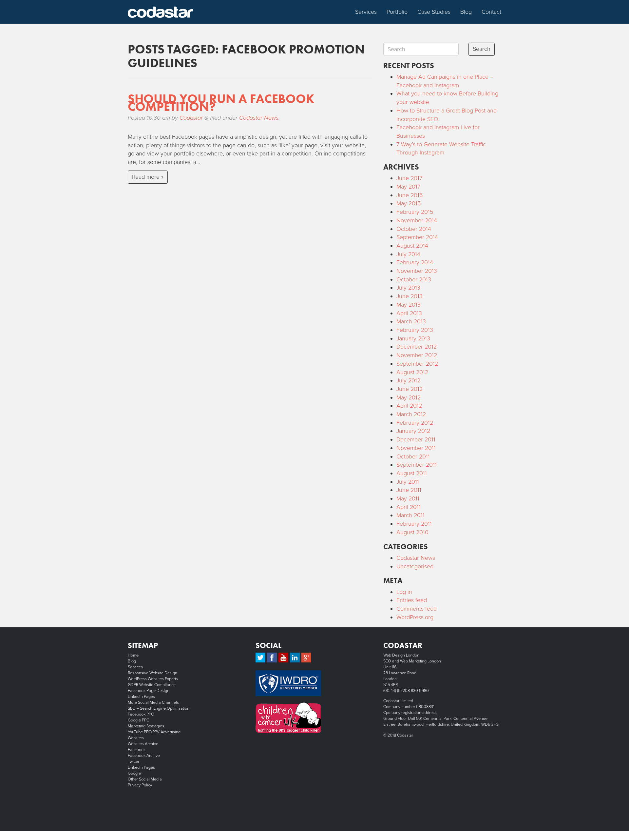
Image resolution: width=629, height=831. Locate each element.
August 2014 (412, 245)
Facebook (136, 749)
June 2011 (408, 490)
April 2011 (408, 507)
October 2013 (413, 279)
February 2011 (414, 523)
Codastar (191, 117)
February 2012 (414, 422)
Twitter (133, 761)
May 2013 (408, 304)
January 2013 (413, 338)
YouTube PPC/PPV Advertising (154, 732)
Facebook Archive (144, 755)
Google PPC (138, 720)
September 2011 (416, 464)
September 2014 (417, 237)
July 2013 (408, 287)
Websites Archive (143, 743)
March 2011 (410, 515)
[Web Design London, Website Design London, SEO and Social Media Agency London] (160, 12)
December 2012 (416, 346)
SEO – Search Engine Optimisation (158, 708)
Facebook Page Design (148, 690)
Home (133, 655)
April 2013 (409, 313)
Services (366, 11)
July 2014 (408, 254)
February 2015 (414, 211)
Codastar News (258, 117)
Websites (136, 737)
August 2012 (412, 372)
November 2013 (416, 270)
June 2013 (409, 296)
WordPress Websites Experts (153, 678)
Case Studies (433, 11)
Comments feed (416, 608)
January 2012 (413, 431)
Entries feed (411, 600)
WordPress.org (414, 617)
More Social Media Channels (153, 702)
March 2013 (411, 321)
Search (481, 48)
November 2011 (416, 448)
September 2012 (417, 363)
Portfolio (397, 11)
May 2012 (408, 397)
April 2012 (409, 405)
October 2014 (413, 229)
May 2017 (408, 186)
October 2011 (413, 456)
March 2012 (411, 414)
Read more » (147, 176)
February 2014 (414, 262)
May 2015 (408, 203)
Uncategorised (414, 566)
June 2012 (409, 389)
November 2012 (416, 355)
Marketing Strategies (146, 726)
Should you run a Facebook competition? (221, 102)
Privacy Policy (140, 785)
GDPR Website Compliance (152, 684)
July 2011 (407, 481)
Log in (404, 592)
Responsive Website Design (152, 673)
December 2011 (415, 439)
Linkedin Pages (141, 696)
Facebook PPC (141, 714)
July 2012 (408, 380)
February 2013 (414, 330)
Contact (491, 11)
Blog (466, 11)
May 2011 (407, 498)
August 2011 (411, 473)
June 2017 (409, 178)
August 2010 (412, 532)
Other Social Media (145, 779)
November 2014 (416, 220)
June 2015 (409, 195)
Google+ (135, 773)
